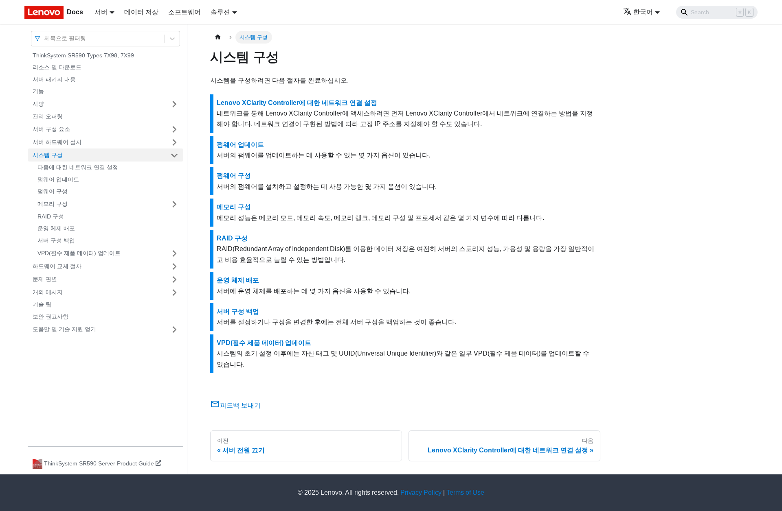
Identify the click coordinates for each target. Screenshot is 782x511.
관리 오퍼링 (48, 116)
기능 (38, 91)
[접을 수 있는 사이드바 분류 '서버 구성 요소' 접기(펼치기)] (174, 129)
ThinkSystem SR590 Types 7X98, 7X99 (83, 55)
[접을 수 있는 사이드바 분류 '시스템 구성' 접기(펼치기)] (174, 155)
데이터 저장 (141, 12)
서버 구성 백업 (56, 240)
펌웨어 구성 (52, 191)
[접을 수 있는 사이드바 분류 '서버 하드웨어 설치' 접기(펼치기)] (174, 142)
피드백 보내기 (240, 405)
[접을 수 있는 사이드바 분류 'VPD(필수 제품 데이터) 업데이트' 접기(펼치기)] (174, 253)
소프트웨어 (184, 12)
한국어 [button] (643, 12)
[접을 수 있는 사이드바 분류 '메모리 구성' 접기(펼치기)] (174, 204)
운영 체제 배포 (56, 228)
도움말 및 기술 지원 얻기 (64, 329)
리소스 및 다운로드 (57, 67)
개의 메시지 (48, 292)
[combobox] (45, 38)
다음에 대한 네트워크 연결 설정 (77, 167)
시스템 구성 (48, 155)
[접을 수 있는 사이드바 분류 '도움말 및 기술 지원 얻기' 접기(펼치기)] (174, 329)
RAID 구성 (50, 216)
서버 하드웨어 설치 (57, 142)
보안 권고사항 (50, 316)
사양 (38, 103)
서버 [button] (101, 12)
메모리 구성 (52, 204)
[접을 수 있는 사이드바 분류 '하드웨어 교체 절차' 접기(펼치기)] (174, 266)
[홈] (218, 37)
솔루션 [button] (220, 12)
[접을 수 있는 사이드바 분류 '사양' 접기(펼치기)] (174, 104)
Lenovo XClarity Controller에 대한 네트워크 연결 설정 (297, 102)
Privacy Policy (421, 492)
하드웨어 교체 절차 (57, 266)
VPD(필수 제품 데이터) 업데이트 (79, 253)
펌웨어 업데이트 (58, 179)
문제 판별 (45, 279)
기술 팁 (42, 304)
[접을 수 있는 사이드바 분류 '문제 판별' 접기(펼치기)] (174, 279)
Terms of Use (465, 492)
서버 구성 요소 (51, 129)
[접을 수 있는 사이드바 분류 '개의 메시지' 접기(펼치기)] (174, 292)
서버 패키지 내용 (54, 79)
